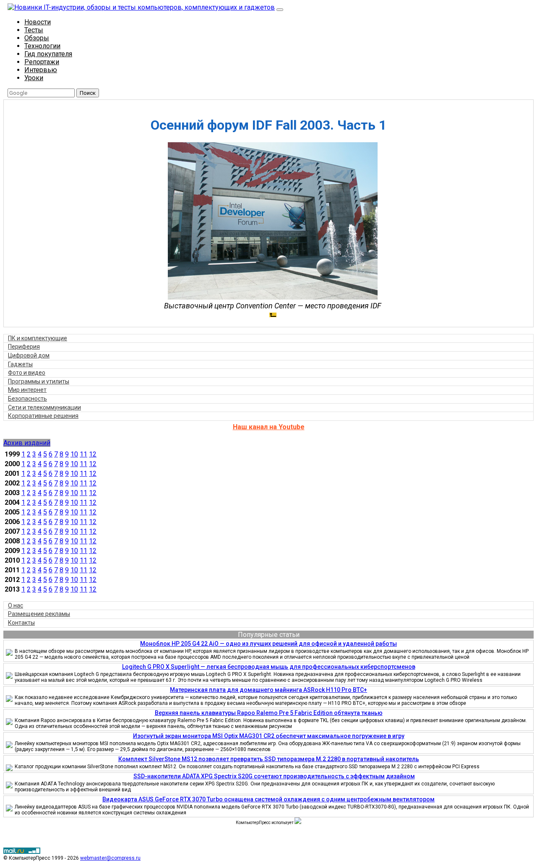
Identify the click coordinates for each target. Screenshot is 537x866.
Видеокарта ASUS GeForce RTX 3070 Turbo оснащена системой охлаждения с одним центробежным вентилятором (268, 799)
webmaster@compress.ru (110, 858)
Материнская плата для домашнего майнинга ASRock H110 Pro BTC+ (268, 689)
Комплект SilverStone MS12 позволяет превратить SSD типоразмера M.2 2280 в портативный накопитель (268, 759)
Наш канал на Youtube (269, 427)
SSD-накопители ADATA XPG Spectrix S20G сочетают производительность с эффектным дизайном (274, 776)
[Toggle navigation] (279, 9)
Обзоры (36, 38)
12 (92, 454)
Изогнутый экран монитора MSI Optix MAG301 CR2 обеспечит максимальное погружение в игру (268, 736)
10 (74, 454)
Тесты (33, 30)
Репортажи (41, 62)
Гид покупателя (48, 54)
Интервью (40, 70)
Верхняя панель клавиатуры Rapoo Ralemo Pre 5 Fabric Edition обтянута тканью (269, 712)
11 (83, 454)
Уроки (33, 78)
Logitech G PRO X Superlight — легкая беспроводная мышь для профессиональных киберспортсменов (268, 666)
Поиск (88, 93)
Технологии (42, 46)
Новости (37, 22)
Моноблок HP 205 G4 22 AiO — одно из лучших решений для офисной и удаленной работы (268, 643)
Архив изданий (26, 443)
